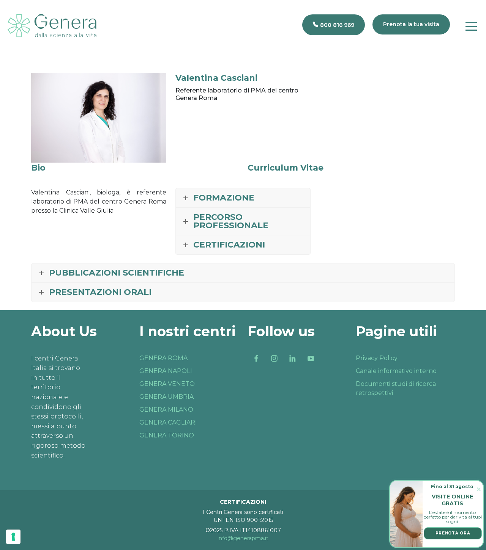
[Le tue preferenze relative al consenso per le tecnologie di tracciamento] (13, 537)
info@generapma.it (243, 538)
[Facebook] (256, 358)
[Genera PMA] (52, 25)
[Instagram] (274, 358)
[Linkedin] (292, 358)
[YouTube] (310, 358)
